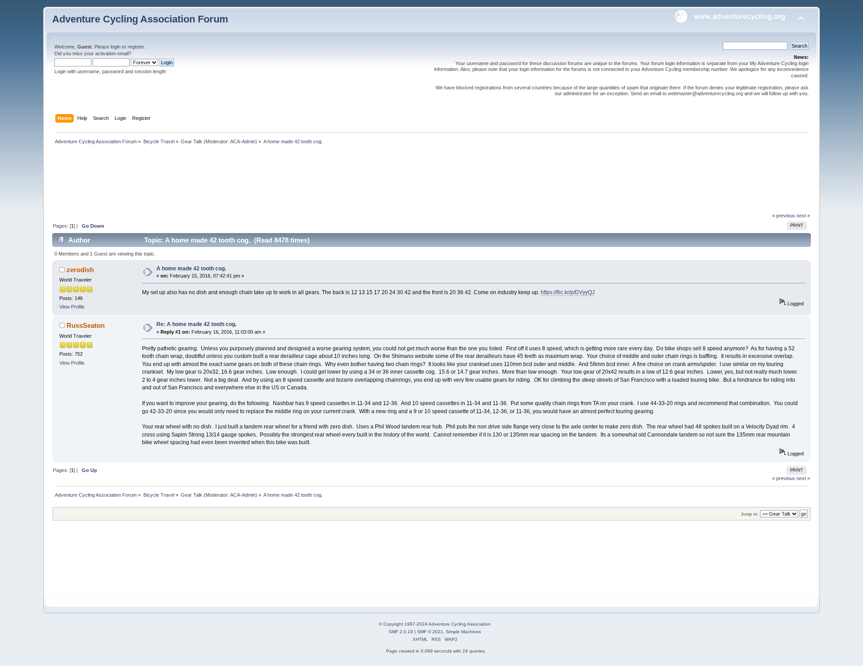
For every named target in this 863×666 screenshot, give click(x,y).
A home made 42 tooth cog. (191, 268)
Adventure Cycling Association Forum (140, 19)
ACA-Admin (242, 141)
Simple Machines (463, 631)
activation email (112, 53)
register (136, 46)
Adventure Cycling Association (459, 624)
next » (803, 215)
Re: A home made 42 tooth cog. (196, 324)
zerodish (80, 269)
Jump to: (750, 514)
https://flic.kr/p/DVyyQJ (568, 292)
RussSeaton (86, 325)
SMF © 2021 (430, 631)
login (115, 46)
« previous (783, 215)
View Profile (72, 306)
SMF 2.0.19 (401, 631)
